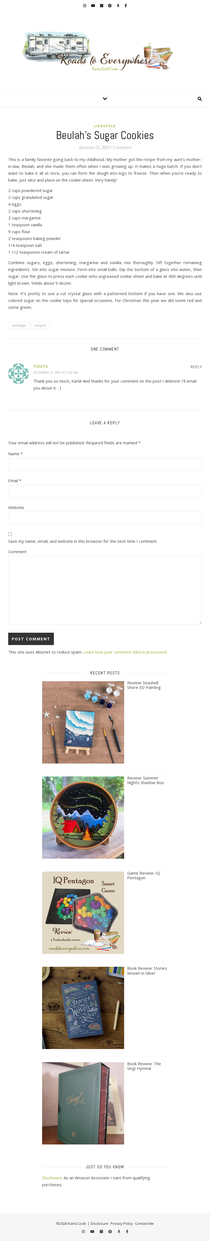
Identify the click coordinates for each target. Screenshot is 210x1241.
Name (15, 453)
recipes (40, 325)
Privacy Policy (121, 1223)
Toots (40, 366)
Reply (196, 366)
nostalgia (19, 325)
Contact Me (144, 1223)
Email (14, 480)
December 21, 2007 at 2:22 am (55, 372)
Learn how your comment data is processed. (125, 652)
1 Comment (122, 147)
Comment (17, 551)
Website (16, 507)
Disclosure (52, 1177)
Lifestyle (105, 126)
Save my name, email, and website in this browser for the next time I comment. (83, 541)
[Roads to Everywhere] (105, 51)
